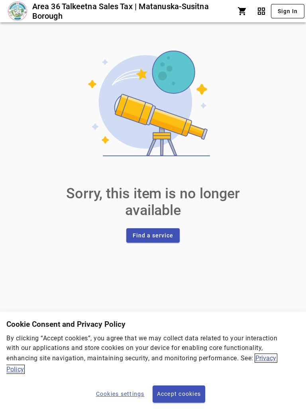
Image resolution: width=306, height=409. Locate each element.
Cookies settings (120, 394)
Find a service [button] (153, 235)
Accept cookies (179, 394)
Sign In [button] (288, 11)
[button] (242, 11)
